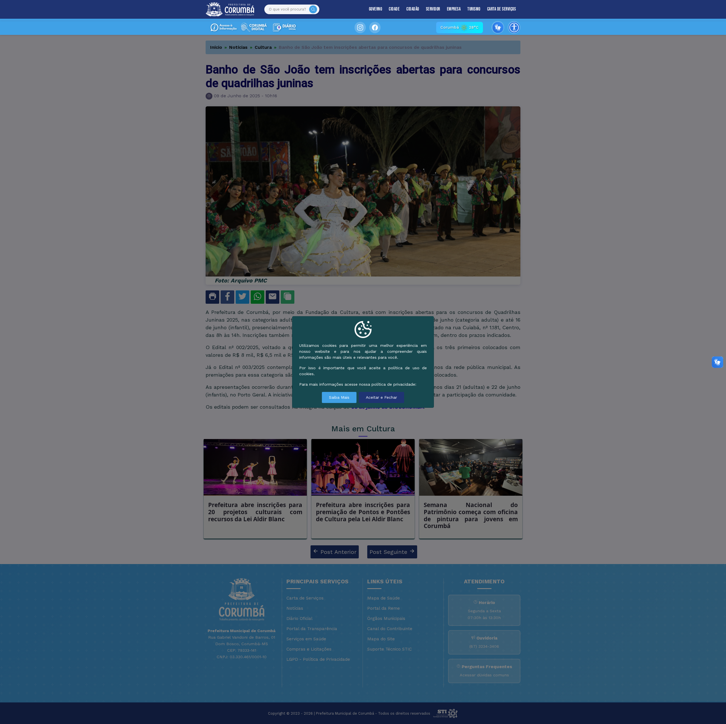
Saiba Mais (339, 397)
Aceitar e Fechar (381, 397)
